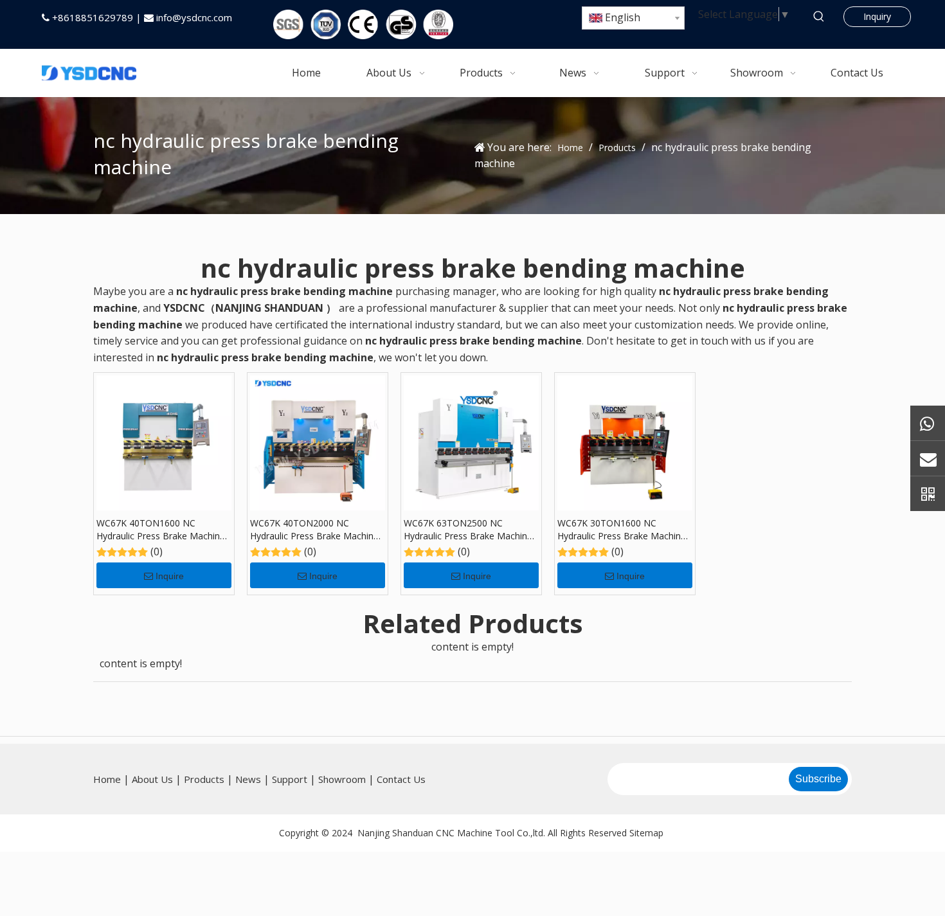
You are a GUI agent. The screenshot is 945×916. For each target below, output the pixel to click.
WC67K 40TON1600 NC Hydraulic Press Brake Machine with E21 (160, 530)
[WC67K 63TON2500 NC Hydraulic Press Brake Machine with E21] (471, 442)
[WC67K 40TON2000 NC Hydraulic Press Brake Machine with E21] (317, 442)
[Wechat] (928, 493)
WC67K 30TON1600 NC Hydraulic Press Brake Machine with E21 (621, 530)
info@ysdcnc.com (194, 17)
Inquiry (877, 16)
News (248, 779)
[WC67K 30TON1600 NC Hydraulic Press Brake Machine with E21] (624, 442)
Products (204, 779)
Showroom (342, 779)
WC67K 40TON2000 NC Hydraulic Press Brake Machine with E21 (314, 530)
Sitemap (646, 833)
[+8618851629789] (928, 422)
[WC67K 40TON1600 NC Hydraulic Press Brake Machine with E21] (163, 442)
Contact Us (401, 779)
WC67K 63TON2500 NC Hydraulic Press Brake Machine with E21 (468, 530)
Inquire (170, 576)
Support (289, 779)
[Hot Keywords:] (819, 17)
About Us (152, 779)
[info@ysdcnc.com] (928, 458)
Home (107, 779)
